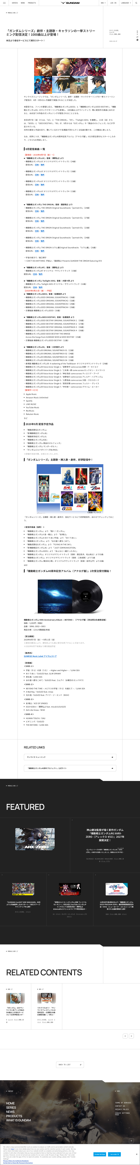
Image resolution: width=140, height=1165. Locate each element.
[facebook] (137, 40)
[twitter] (137, 37)
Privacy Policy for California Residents (16, 1161)
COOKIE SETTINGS (124, 1114)
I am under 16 (114, 1154)
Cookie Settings (100, 1154)
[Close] (136, 1154)
